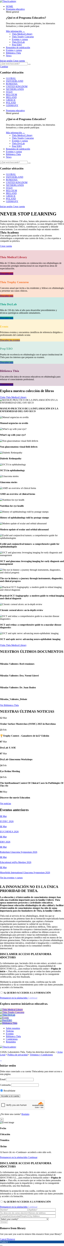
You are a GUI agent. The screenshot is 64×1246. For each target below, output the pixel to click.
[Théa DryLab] (7, 1015)
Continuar (32, 1157)
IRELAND (11, 97)
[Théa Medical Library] (11, 1009)
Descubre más (6, 273)
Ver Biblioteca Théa (9, 705)
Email (3, 1079)
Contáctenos (12, 1039)
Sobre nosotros (13, 1028)
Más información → (15, 31)
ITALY (9, 92)
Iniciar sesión (6, 60)
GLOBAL (11, 78)
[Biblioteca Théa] (8, 1023)
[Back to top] (1, 1245)
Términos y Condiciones (41, 1054)
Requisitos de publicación (18, 47)
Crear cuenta (19, 60)
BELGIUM (11, 94)
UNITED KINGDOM (16, 86)
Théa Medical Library (22, 34)
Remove (11, 1239)
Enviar (4, 1222)
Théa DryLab (18, 42)
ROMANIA (12, 83)
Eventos (10, 1033)
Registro (25, 1114)
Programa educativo (15, 9)
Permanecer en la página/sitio (14, 998)
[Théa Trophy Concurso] (12, 1012)
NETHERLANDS (15, 89)
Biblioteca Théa (13, 53)
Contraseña (5, 1085)
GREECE (10, 100)
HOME (9, 6)
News (8, 55)
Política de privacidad (17, 1054)
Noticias (10, 1031)
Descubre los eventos (10, 340)
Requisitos (11, 1041)
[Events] (4, 1017)
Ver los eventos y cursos (11, 877)
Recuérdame (9, 1090)
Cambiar (4, 66)
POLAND (11, 102)
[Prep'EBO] (6, 1020)
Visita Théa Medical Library (13, 397)
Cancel (3, 1239)
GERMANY (12, 105)
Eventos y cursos (20, 39)
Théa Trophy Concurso (23, 36)
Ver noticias (5, 803)
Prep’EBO (17, 44)
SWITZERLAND (14, 81)
